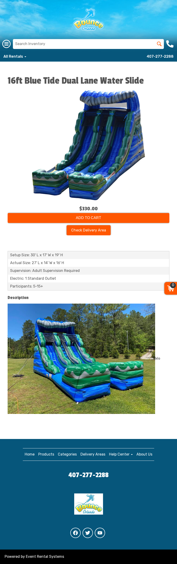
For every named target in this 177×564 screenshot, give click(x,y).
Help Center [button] (119, 454)
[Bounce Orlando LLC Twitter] (88, 533)
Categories (67, 454)
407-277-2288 (160, 56)
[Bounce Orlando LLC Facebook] (75, 533)
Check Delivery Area (88, 230)
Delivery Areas (92, 454)
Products (46, 454)
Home (30, 454)
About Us (144, 454)
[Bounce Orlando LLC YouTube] (100, 533)
